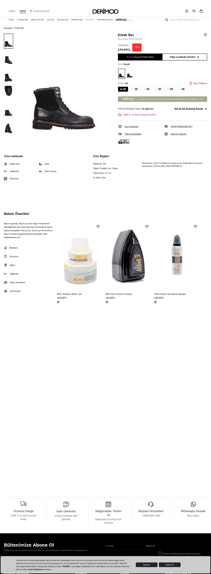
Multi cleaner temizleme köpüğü (169, 294)
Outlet (90, 19)
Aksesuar (62, 19)
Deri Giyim (37, 19)
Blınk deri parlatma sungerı (119, 294)
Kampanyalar (105, 19)
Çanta (50, 19)
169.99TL (62, 298)
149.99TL (110, 298)
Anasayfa (8, 28)
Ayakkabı (22, 19)
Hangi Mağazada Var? (182, 126)
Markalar (77, 19)
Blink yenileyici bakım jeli (69, 294)
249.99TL (159, 298)
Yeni (11, 19)
